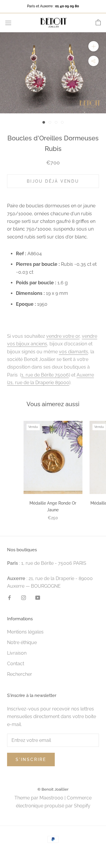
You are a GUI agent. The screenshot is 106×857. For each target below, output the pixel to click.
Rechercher (19, 674)
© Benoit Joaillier (53, 789)
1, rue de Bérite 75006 (45, 375)
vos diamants (73, 351)
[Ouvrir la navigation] (8, 22)
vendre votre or (63, 336)
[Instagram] (23, 597)
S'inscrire (31, 759)
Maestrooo (51, 798)
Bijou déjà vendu (53, 181)
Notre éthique (22, 642)
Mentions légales (25, 632)
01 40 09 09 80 (67, 6)
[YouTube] (37, 597)
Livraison (16, 653)
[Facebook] (9, 597)
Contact (15, 663)
